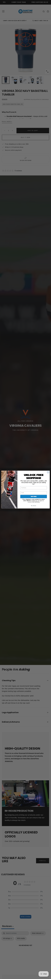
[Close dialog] (48, 472)
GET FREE (33, 496)
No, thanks (33, 505)
